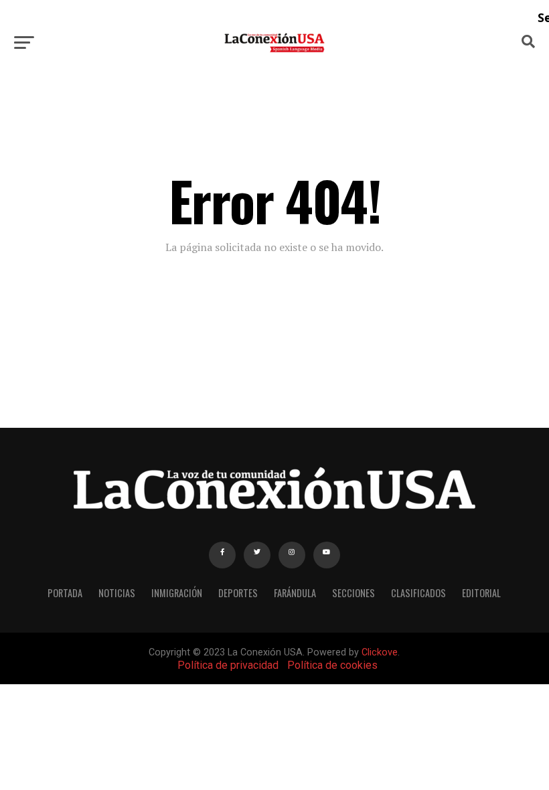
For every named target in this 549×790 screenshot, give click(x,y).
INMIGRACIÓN (176, 593)
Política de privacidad (228, 665)
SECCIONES (353, 593)
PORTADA (65, 593)
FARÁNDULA (295, 593)
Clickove (380, 652)
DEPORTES (238, 593)
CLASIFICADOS (418, 593)
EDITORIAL (481, 593)
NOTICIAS (116, 593)
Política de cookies (332, 665)
